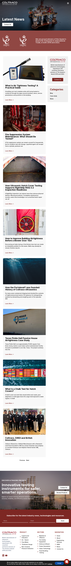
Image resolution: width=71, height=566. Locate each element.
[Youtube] (6, 555)
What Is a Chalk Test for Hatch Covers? (20, 390)
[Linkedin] (3, 555)
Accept (59, 563)
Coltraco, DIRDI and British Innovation (18, 439)
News (52, 98)
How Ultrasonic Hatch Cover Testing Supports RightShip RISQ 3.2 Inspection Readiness (23, 187)
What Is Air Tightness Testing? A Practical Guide (21, 86)
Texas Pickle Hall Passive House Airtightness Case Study (21, 339)
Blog (51, 93)
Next (27, 460)
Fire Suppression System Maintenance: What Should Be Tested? (20, 136)
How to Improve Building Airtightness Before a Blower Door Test (24, 239)
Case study (53, 96)
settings (50, 564)
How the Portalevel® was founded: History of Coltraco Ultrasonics (22, 288)
